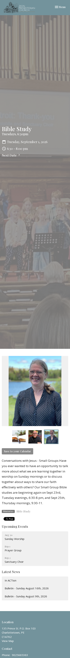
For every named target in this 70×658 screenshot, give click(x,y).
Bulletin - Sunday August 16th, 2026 (27, 588)
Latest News (11, 572)
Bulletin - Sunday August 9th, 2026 (26, 596)
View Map (8, 641)
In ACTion (10, 580)
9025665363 (20, 655)
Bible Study (24, 511)
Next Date (9, 155)
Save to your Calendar (17, 451)
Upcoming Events (15, 526)
